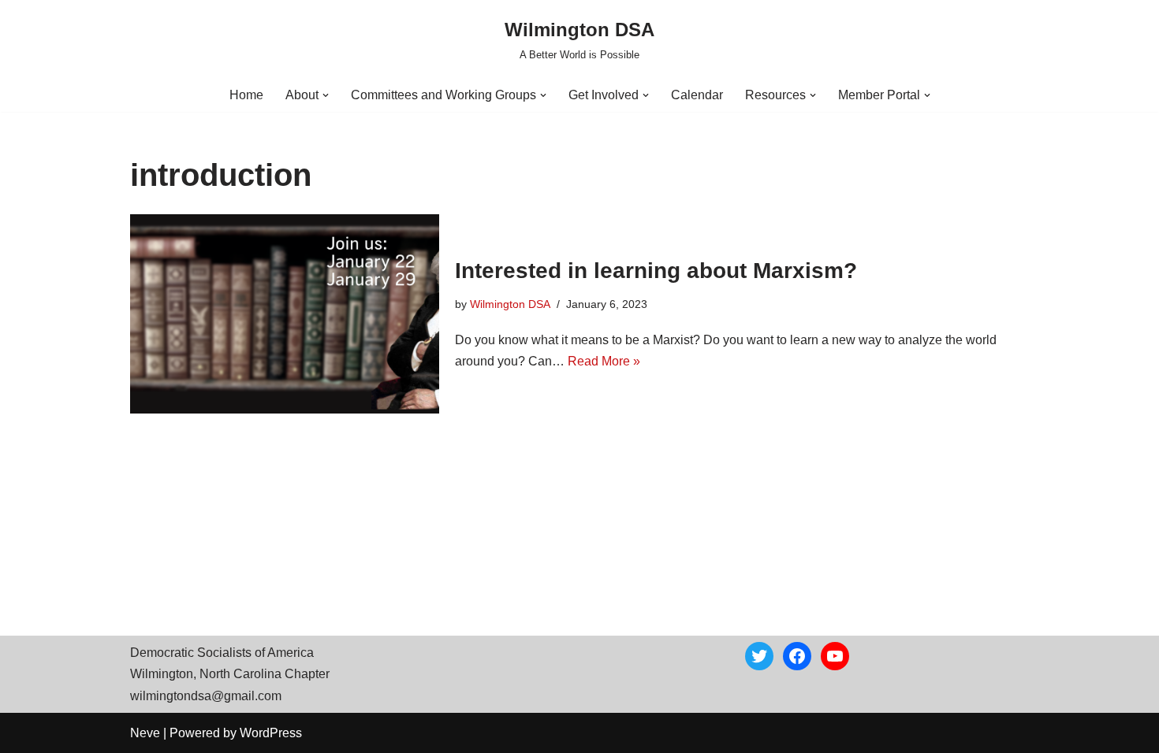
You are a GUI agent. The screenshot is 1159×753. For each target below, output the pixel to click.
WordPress (271, 733)
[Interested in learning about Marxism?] (284, 314)
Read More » (604, 361)
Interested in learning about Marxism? (656, 270)
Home (246, 95)
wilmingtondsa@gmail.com (205, 696)
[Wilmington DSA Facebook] (797, 656)
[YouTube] (835, 656)
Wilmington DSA (510, 304)
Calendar (697, 95)
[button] (325, 95)
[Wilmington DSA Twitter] (759, 656)
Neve (145, 733)
